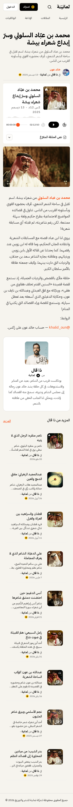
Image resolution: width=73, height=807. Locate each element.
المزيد (7, 421)
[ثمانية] (63, 7)
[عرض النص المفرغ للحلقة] (9, 137)
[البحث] (49, 7)
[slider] (18, 125)
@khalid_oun (59, 327)
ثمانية (43, 75)
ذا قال (54, 75)
